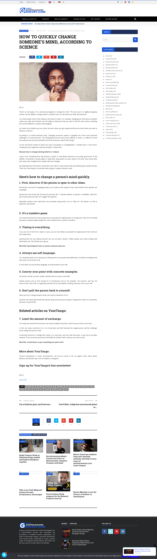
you (66, 389)
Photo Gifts (109, 118)
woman (47, 389)
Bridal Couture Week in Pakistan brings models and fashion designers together (29, 458)
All (106, 56)
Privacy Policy (31, 2)
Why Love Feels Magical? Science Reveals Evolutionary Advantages (30, 492)
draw (40, 386)
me (72, 386)
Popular (73, 524)
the (41, 389)
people (91, 386)
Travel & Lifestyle (29, 19)
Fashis (108, 79)
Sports (108, 129)
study (35, 389)
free (46, 386)
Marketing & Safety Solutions (115, 103)
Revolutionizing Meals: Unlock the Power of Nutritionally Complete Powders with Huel (56, 459)
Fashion (45, 19)
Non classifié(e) (111, 112)
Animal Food (110, 59)
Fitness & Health (111, 82)
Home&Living (110, 100)
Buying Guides (111, 19)
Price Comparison (111, 121)
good (52, 386)
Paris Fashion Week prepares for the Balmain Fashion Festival (57, 496)
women (54, 389)
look (67, 386)
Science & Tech (79, 19)
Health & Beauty (61, 19)
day (35, 386)
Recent (64, 524)
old (77, 386)
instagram (60, 386)
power (22, 389)
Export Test (109, 74)
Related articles (25, 435)
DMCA (21, 2)
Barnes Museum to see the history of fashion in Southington (84, 494)
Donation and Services (113, 71)
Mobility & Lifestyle (112, 106)
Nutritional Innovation (113, 115)
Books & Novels (111, 62)
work (60, 389)
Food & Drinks (110, 85)
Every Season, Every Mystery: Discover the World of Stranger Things (83, 532)
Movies (108, 109)
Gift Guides (95, 19)
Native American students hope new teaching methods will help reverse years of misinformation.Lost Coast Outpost (85, 460)
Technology (109, 132)
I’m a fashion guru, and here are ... (35, 404)
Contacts (42, 2)
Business (29, 386)
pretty (29, 389)
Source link (23, 380)
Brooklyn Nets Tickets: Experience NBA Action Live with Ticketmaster (60, 24)
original (83, 386)
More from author (39, 435)
